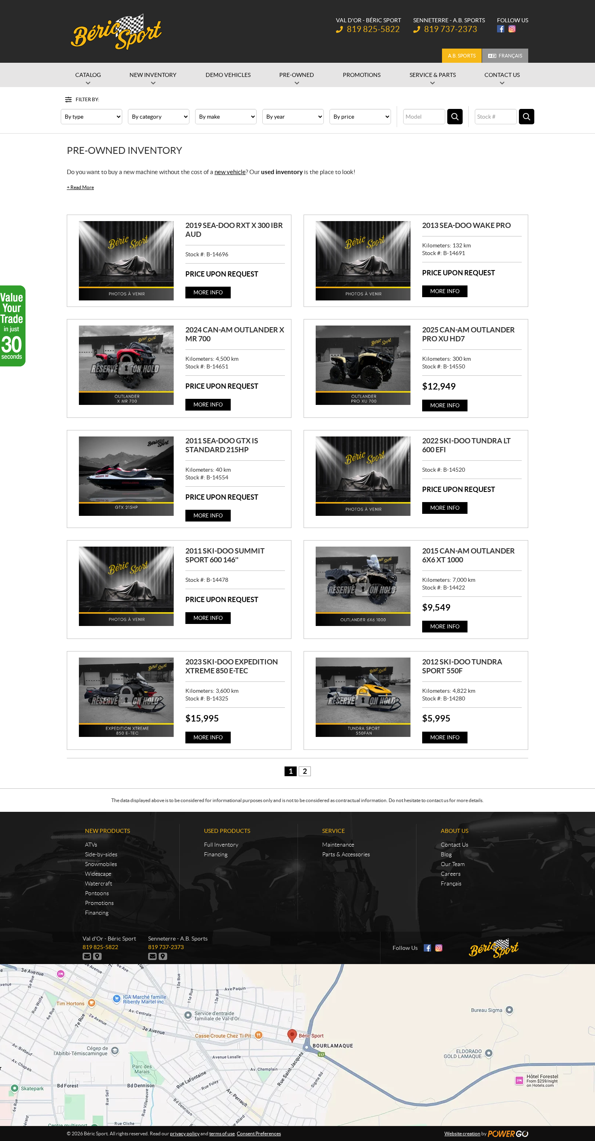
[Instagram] (512, 28)
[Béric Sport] (117, 31)
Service (333, 831)
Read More (80, 187)
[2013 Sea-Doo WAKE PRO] (363, 260)
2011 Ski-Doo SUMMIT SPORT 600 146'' (225, 555)
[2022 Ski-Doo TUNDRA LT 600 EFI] (363, 476)
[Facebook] (500, 28)
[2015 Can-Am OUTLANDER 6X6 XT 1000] (363, 586)
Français (510, 55)
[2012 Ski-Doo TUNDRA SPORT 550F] (363, 697)
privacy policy (185, 1133)
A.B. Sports (462, 55)
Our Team (453, 864)
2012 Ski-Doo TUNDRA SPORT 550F (462, 666)
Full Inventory (221, 844)
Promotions (99, 903)
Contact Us (454, 844)
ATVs (91, 844)
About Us (454, 831)
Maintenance (338, 844)
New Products (107, 831)
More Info (208, 293)
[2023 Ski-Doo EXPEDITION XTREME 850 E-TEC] (126, 697)
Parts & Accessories (346, 854)
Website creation (462, 1133)
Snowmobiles (101, 864)
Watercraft (98, 883)
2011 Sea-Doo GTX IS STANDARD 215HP (221, 445)
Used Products (227, 831)
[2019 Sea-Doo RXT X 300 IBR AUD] (126, 260)
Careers (451, 874)
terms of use (222, 1133)
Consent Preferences (259, 1133)
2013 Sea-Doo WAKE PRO (466, 225)
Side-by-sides (101, 854)
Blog (446, 854)
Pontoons (97, 893)
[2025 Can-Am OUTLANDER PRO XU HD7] (363, 365)
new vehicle (230, 171)
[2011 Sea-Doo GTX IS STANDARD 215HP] (126, 476)
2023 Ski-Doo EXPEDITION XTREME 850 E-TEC (231, 666)
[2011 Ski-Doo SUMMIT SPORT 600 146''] (126, 586)
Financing (96, 912)
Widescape (98, 874)
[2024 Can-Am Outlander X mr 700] (126, 365)
